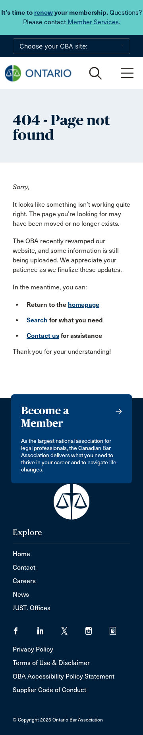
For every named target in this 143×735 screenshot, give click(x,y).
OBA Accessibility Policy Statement (63, 676)
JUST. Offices (31, 608)
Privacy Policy (33, 649)
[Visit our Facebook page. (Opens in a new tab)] (25, 628)
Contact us (43, 335)
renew (43, 12)
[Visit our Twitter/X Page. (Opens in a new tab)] (73, 628)
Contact (24, 567)
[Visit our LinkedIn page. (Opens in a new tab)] (49, 628)
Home (21, 554)
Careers (24, 581)
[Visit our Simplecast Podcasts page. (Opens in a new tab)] (118, 628)
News (21, 594)
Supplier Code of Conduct (49, 690)
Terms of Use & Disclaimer (51, 663)
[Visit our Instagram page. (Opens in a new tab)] (97, 628)
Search (37, 320)
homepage (83, 304)
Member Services (93, 22)
